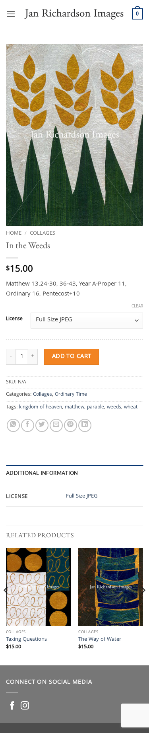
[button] (10, 13)
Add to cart (71, 357)
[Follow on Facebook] (12, 706)
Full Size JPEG (82, 496)
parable (95, 407)
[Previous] (6, 606)
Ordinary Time (71, 395)
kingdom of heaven (40, 407)
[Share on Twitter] (41, 425)
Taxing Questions (26, 640)
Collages (42, 233)
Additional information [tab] (42, 473)
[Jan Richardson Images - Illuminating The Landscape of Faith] (73, 14)
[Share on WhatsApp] (13, 425)
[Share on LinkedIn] (84, 425)
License (14, 319)
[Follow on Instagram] (25, 706)
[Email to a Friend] (56, 425)
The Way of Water (99, 640)
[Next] (142, 606)
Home (13, 233)
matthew (74, 407)
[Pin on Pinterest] (70, 425)
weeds (114, 407)
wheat (130, 407)
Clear (137, 306)
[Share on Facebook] (27, 425)
